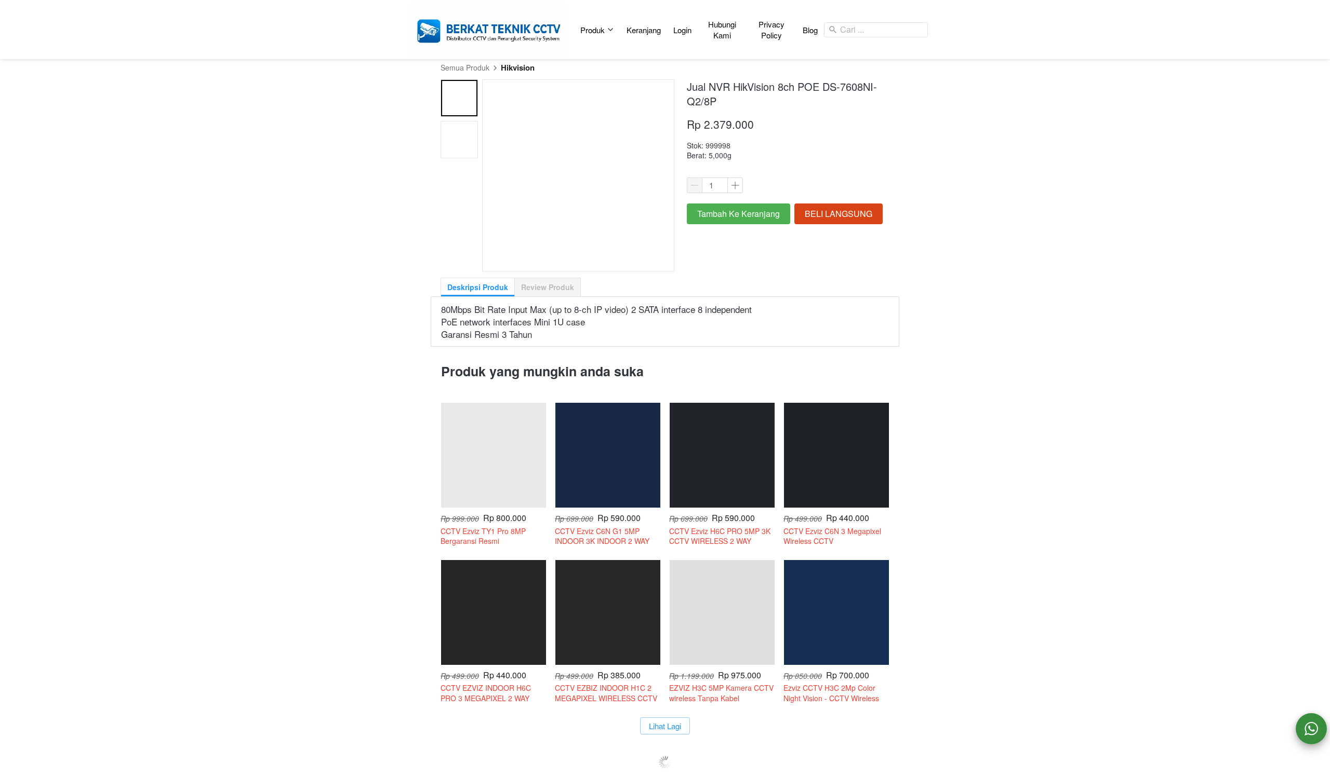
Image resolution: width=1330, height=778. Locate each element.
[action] (1311, 728)
